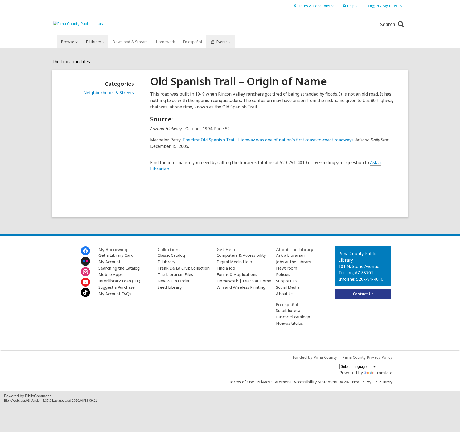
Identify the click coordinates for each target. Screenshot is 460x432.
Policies (283, 274)
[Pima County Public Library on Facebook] (85, 250)
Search (388, 24)
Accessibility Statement (316, 381)
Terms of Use (241, 381)
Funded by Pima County (315, 357)
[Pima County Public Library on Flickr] (85, 261)
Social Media (287, 287)
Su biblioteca (288, 310)
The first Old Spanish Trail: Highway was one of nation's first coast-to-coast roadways (268, 140)
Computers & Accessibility (241, 255)
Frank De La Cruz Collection (184, 268)
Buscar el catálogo (293, 316)
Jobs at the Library (293, 261)
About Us (284, 293)
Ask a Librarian (290, 255)
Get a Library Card (115, 255)
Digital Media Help (234, 261)
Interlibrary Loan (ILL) (119, 280)
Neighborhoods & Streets (108, 93)
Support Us (286, 280)
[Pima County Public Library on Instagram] (85, 271)
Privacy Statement (274, 381)
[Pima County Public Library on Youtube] (85, 282)
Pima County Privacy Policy (367, 357)
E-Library (166, 261)
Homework (165, 41)
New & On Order (174, 280)
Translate (383, 372)
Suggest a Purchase (116, 287)
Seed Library (170, 287)
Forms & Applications (237, 274)
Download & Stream (130, 41)
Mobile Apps (110, 274)
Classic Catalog (171, 255)
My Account (109, 261)
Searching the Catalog (119, 268)
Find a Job (226, 268)
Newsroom (286, 268)
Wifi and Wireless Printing (241, 287)
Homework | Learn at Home (244, 280)
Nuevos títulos (289, 323)
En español (192, 41)
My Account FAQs (114, 293)
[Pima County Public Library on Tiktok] (85, 292)
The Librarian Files (71, 61)
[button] (313, 6)
